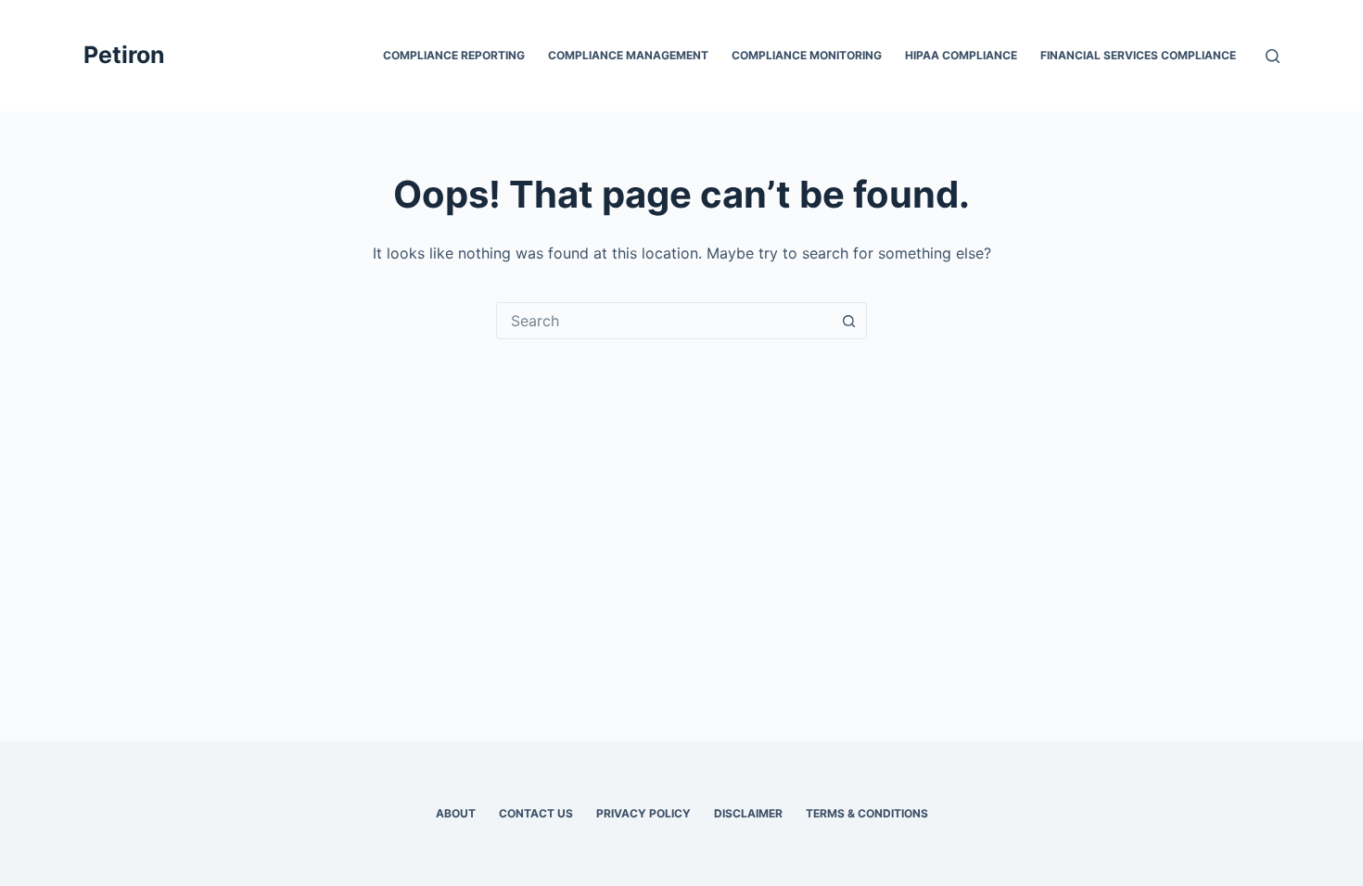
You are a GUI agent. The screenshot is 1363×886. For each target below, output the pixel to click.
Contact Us (536, 813)
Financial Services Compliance (1138, 55)
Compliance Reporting (454, 55)
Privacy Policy (643, 813)
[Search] (1273, 56)
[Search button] (848, 320)
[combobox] (664, 320)
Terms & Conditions (867, 813)
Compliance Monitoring (807, 55)
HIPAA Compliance (961, 55)
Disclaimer (748, 813)
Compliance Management (628, 55)
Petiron (124, 55)
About (456, 813)
